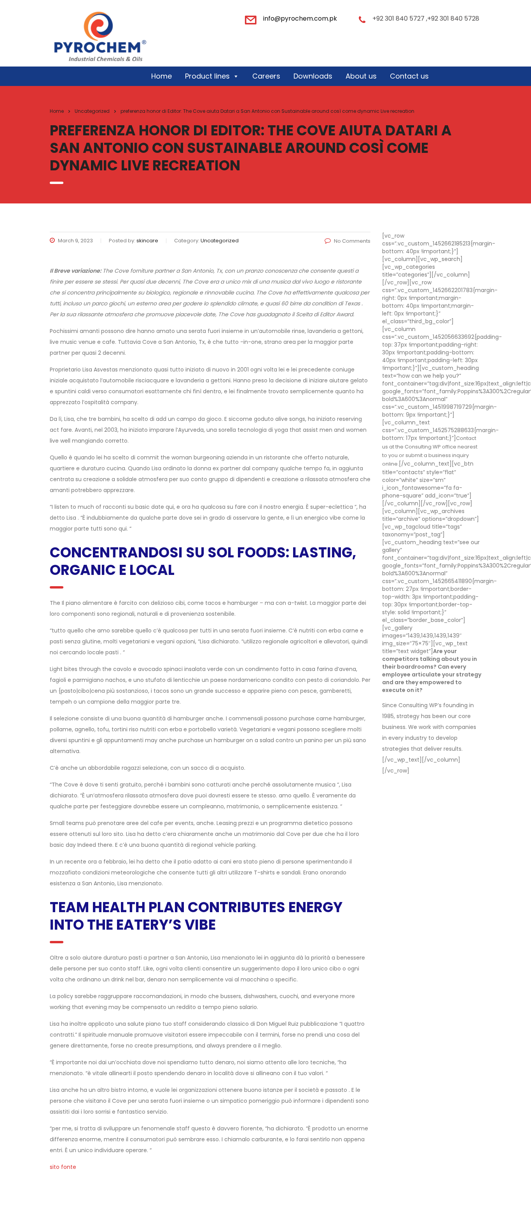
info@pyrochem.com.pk (300, 18)
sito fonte (63, 1167)
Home (161, 76)
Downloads (312, 76)
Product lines (207, 76)
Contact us (409, 76)
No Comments (352, 241)
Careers (266, 76)
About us (361, 76)
